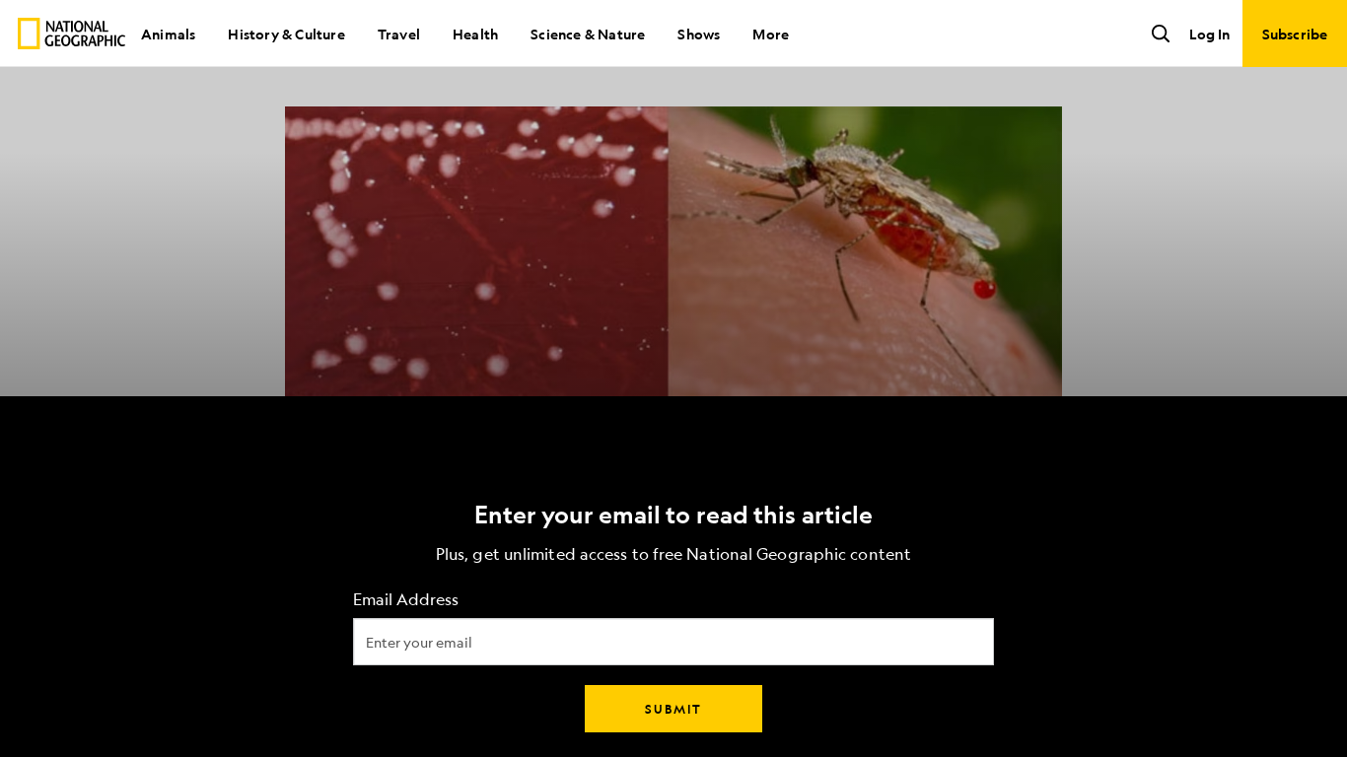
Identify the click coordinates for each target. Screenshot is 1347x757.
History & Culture (286, 33)
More (770, 33)
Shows (698, 33)
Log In (1209, 33)
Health (475, 33)
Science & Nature (588, 33)
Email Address (406, 599)
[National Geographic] (71, 33)
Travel (399, 33)
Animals (168, 33)
